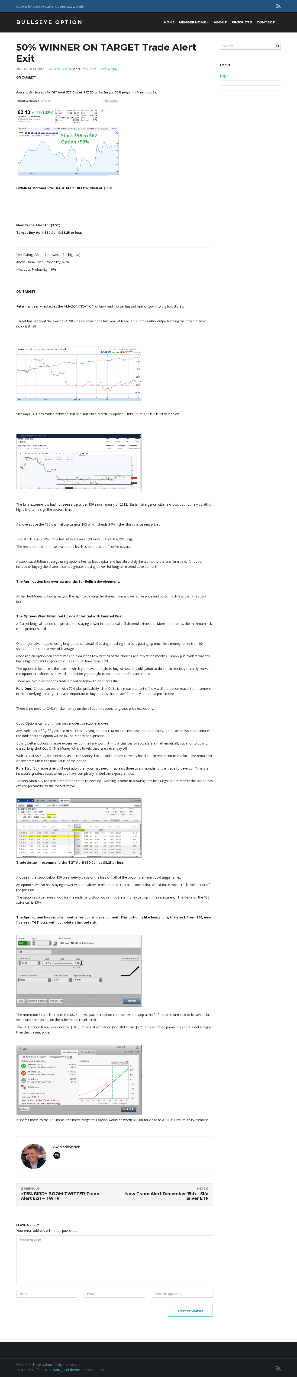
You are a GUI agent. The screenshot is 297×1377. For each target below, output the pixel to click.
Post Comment (190, 1311)
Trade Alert (88, 69)
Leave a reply (108, 69)
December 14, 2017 (30, 69)
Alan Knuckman (62, 69)
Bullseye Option (49, 22)
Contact (266, 22)
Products (242, 22)
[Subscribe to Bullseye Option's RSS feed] (278, 6)
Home (169, 22)
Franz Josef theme (66, 1369)
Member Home (193, 22)
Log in (224, 75)
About (220, 22)
